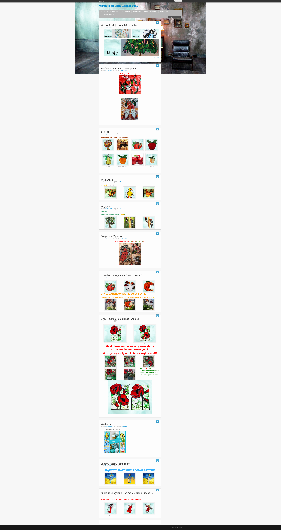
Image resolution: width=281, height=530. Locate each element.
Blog (167, 11)
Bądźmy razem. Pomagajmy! (115, 463)
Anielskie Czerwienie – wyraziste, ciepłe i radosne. (127, 492)
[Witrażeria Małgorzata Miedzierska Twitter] (181, 1)
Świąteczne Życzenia (112, 236)
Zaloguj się (156, 57)
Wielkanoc (106, 424)
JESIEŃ (105, 131)
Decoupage (153, 11)
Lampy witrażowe (126, 11)
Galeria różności (114, 11)
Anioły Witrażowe (137, 11)
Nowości (146, 11)
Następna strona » (155, 522)
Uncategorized (124, 27)
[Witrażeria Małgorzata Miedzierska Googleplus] (175, 1)
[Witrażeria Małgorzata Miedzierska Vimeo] (179, 1)
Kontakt (162, 11)
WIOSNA (105, 206)
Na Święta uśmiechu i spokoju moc (119, 68)
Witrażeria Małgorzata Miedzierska (118, 5)
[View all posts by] (115, 27)
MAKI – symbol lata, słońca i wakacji (120, 318)
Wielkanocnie (108, 179)
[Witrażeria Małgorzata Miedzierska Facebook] (177, 1)
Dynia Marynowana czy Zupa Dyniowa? (121, 274)
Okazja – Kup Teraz (109, 14)
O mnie (106, 11)
